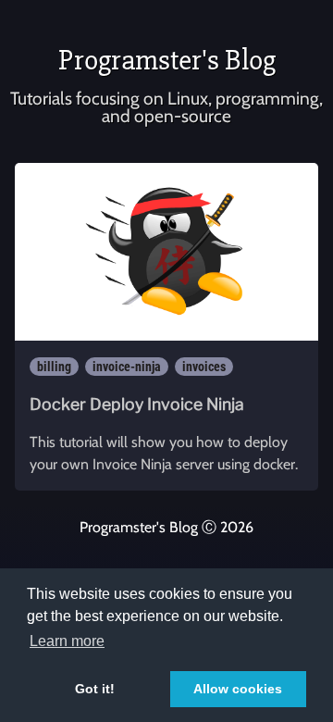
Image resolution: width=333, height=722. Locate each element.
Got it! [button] (95, 688)
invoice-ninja (126, 366)
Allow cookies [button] (237, 688)
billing (54, 366)
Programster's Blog (167, 60)
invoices (204, 366)
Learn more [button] (67, 641)
